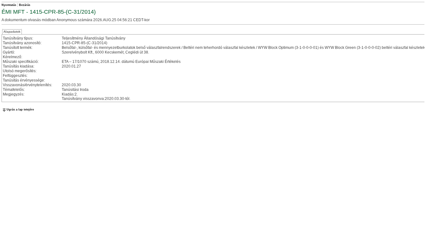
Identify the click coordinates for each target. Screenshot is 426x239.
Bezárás (24, 5)
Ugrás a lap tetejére (20, 109)
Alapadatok (12, 31)
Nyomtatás (9, 5)
